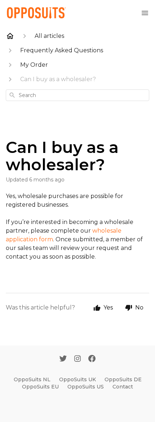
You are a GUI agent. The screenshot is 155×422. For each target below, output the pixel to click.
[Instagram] (77, 359)
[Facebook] (92, 359)
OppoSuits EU (40, 386)
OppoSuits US (85, 386)
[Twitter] (63, 359)
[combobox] (77, 95)
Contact (122, 386)
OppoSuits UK (77, 379)
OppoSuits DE (123, 379)
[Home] (10, 36)
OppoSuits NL (32, 379)
